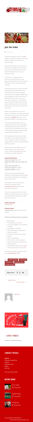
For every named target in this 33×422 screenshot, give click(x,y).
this (19, 153)
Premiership (9, 262)
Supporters (23, 259)
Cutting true (15, 402)
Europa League (10, 264)
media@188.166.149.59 (14, 253)
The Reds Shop (19, 262)
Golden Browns (16, 394)
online (24, 56)
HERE (16, 372)
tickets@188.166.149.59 (11, 186)
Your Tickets (24, 246)
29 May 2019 (10, 52)
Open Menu (28, 9)
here (19, 151)
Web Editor (17, 294)
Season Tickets (13, 259)
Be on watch (15, 385)
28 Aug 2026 (17, 387)
